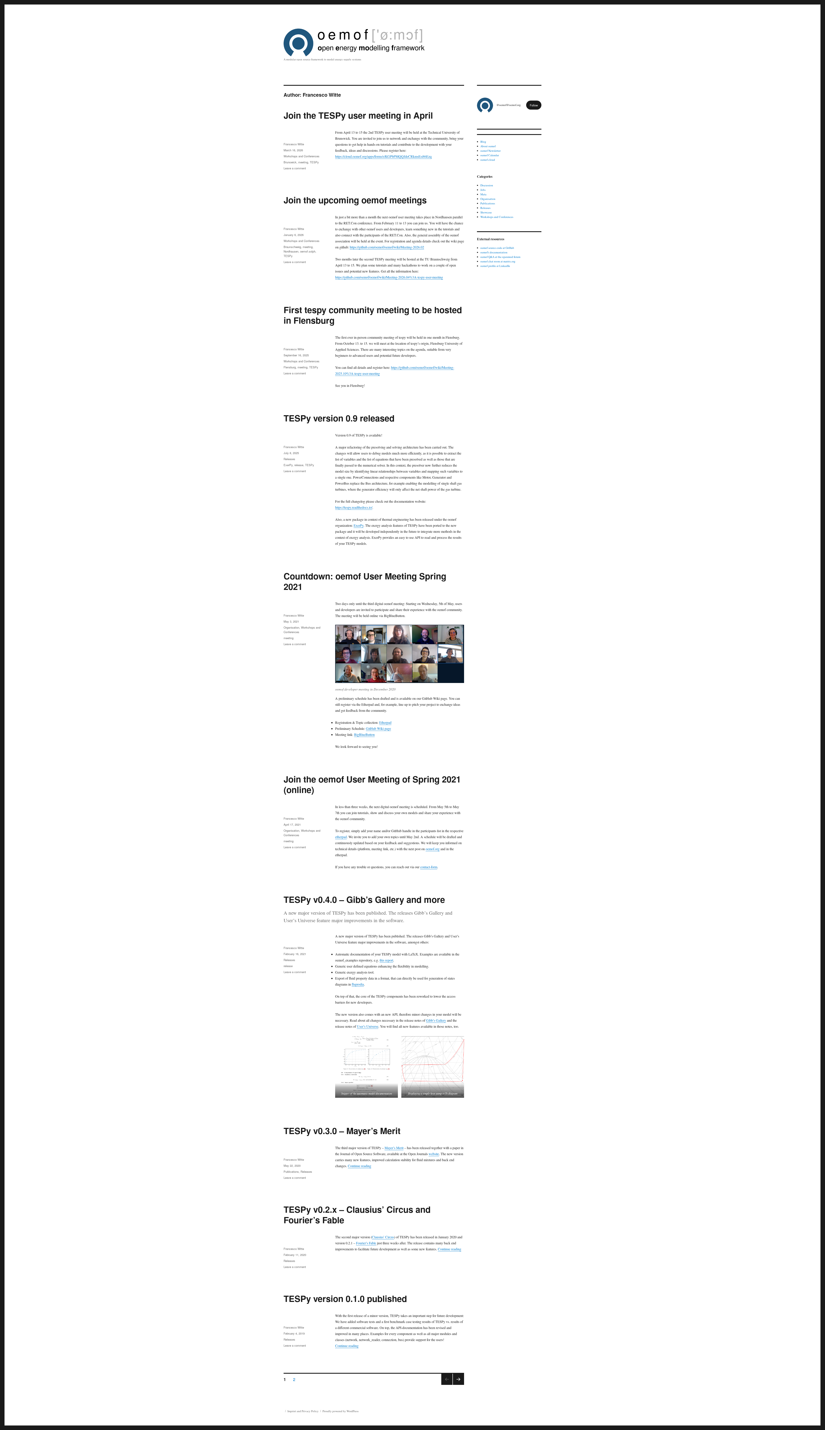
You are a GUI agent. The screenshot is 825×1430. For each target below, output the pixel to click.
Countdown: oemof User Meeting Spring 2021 (365, 581)
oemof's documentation (493, 252)
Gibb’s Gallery (436, 1020)
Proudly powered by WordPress (340, 1411)
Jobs (483, 190)
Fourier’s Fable (366, 1243)
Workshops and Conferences (301, 156)
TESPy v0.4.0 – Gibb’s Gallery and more (364, 899)
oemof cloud (487, 160)
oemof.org (433, 849)
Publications (291, 1172)
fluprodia (358, 984)
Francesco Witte (294, 144)
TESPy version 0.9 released (339, 418)
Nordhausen (291, 251)
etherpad (341, 836)
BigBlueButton (364, 734)
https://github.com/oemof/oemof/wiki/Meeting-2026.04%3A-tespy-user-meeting (389, 277)
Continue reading (359, 1166)
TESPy (314, 162)
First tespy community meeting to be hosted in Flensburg (373, 314)
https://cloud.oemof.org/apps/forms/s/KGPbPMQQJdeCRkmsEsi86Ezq (383, 156)
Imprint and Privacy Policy (303, 1411)
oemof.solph (307, 251)
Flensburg (290, 367)
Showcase (486, 212)
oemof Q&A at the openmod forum (500, 257)
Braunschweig (292, 247)
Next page (458, 1384)
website (434, 1153)
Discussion (486, 185)
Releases (289, 459)
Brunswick (290, 162)
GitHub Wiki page (378, 728)
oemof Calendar (489, 155)
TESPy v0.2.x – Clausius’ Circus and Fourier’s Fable (357, 1214)
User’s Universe (367, 1026)
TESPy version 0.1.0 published (345, 1298)
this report (386, 960)
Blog (483, 142)
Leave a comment (295, 168)
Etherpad (385, 722)
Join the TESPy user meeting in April (358, 115)
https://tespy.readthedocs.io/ (353, 507)
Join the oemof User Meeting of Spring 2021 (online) (372, 784)
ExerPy (359, 525)
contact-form (428, 867)
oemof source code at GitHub (497, 248)
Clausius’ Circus (383, 1237)
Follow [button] (534, 105)
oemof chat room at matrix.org (497, 261)
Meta (483, 194)
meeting (303, 162)
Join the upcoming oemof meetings (355, 200)
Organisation (291, 627)
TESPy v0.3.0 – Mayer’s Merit (342, 1130)
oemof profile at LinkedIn (495, 266)
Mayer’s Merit (394, 1147)
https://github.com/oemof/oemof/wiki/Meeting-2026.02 (387, 247)
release (298, 465)
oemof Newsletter (490, 151)
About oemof (488, 146)
